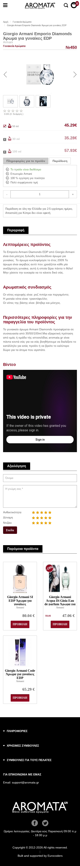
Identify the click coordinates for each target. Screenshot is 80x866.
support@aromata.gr (25, 782)
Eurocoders (55, 855)
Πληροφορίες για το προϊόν (25, 161)
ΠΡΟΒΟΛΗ (20, 624)
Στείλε (10, 530)
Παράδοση (60, 161)
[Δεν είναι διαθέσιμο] (7, 138)
